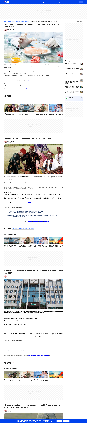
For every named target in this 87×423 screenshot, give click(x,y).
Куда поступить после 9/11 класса (46, 2)
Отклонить (66, 420)
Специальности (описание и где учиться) (34, 88)
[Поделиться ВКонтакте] (5, 96)
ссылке (29, 80)
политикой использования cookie (45, 421)
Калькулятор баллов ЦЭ (67, 2)
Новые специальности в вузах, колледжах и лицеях (38, 355)
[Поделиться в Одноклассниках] (8, 96)
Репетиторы (58, 2)
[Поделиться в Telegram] (10, 96)
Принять (59, 420)
